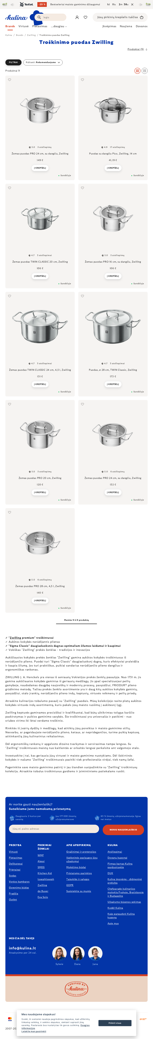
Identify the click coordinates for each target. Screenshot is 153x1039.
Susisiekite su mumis (78, 891)
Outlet (13, 899)
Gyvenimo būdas (19, 887)
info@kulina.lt (22, 948)
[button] (76, 62)
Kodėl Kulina (115, 908)
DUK (110, 873)
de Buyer (43, 891)
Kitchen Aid (45, 873)
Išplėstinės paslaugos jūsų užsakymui (82, 860)
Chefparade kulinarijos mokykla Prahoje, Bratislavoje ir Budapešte (126, 892)
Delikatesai (16, 864)
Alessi (41, 861)
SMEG (41, 867)
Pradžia (13, 893)
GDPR (70, 885)
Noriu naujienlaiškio (123, 830)
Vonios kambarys (19, 882)
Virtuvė (13, 852)
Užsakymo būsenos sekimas (124, 902)
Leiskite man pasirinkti (34, 1031)
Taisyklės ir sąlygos (77, 879)
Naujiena (126, 26)
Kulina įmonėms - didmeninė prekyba (125, 881)
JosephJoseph (46, 879)
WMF (41, 855)
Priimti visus (115, 1023)
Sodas (12, 876)
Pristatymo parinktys (79, 873)
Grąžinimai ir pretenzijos (81, 852)
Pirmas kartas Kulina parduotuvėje (120, 866)
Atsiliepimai (115, 852)
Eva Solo (43, 897)
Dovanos (142, 26)
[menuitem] (10, 27)
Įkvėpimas (109, 26)
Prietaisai (14, 870)
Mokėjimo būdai (76, 867)
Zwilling (15, 638)
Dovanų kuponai (117, 858)
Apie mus (113, 923)
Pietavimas (15, 858)
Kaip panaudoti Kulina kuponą (121, 916)
